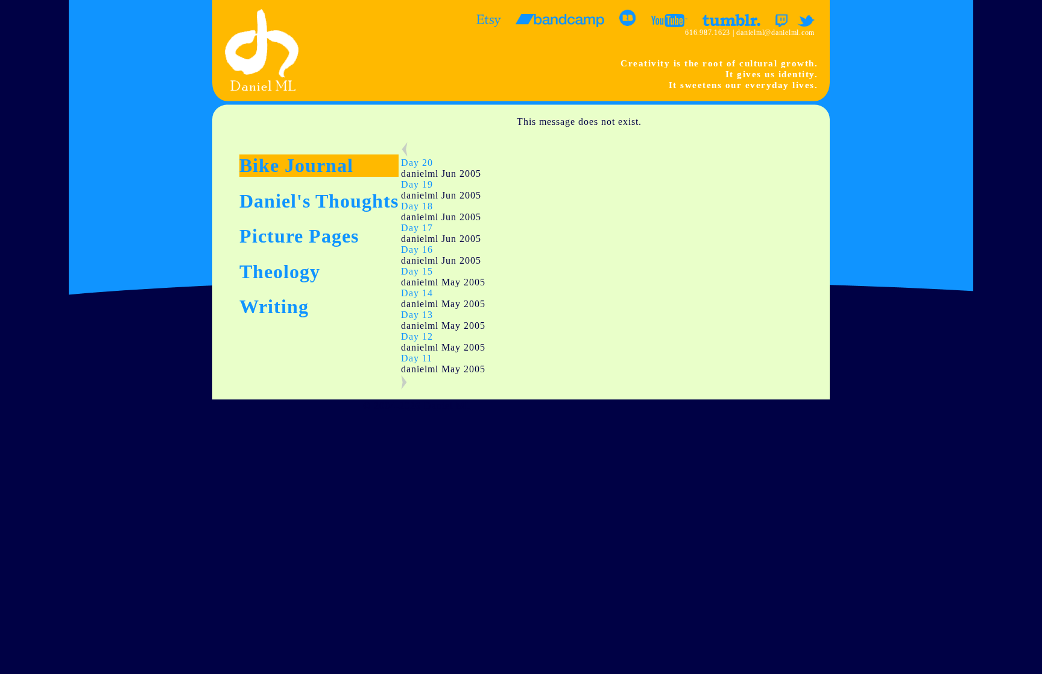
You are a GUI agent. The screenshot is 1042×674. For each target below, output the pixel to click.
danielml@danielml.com (775, 32)
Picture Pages (299, 236)
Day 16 (417, 249)
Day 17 (417, 228)
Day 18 (417, 206)
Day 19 (417, 184)
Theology (279, 271)
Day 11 (416, 358)
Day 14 (417, 293)
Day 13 (417, 315)
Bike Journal (296, 165)
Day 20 (417, 162)
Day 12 (417, 336)
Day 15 (417, 271)
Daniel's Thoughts (319, 201)
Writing (274, 306)
